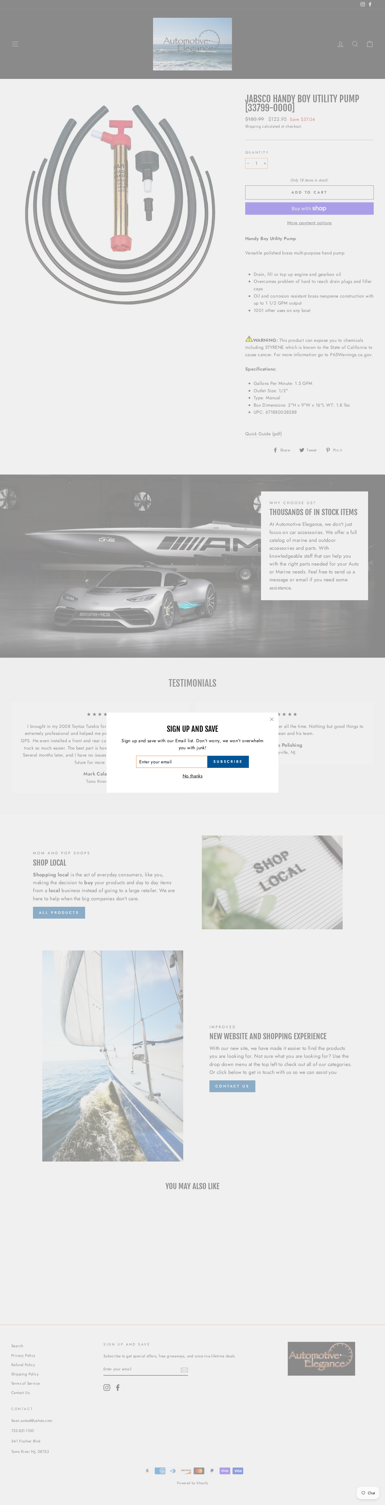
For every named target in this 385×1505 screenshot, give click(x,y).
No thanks (193, 776)
